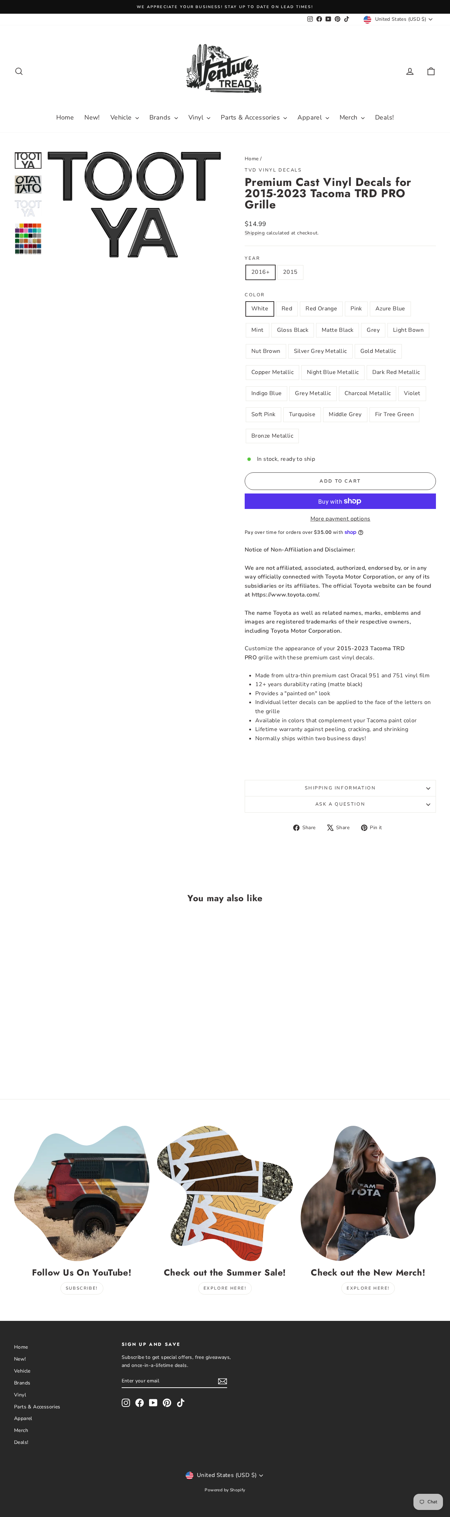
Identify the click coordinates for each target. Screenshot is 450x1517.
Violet (412, 393)
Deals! (384, 117)
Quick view (64, 1012)
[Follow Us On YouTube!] (81, 1193)
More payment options (340, 519)
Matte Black (337, 330)
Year (252, 258)
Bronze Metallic (272, 436)
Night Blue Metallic (333, 372)
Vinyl (196, 117)
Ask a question (340, 804)
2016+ (260, 272)
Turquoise (302, 414)
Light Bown (408, 330)
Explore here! (225, 1288)
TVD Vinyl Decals (273, 170)
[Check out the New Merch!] (368, 1193)
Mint (257, 330)
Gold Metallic (378, 351)
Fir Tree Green (394, 414)
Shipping (255, 233)
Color (255, 295)
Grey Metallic (313, 393)
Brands (161, 117)
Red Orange (321, 308)
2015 (290, 272)
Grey (373, 330)
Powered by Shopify (225, 1490)
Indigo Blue (266, 393)
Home (65, 117)
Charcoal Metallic (368, 393)
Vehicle (122, 117)
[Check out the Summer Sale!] (224, 1193)
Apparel (310, 117)
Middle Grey (345, 414)
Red (287, 308)
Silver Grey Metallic (320, 351)
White (259, 308)
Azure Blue (390, 308)
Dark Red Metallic (396, 372)
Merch (349, 117)
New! (92, 117)
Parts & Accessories (251, 117)
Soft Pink (263, 414)
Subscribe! (82, 1288)
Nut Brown (266, 351)
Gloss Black (292, 330)
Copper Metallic (272, 372)
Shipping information (340, 788)
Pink (356, 308)
